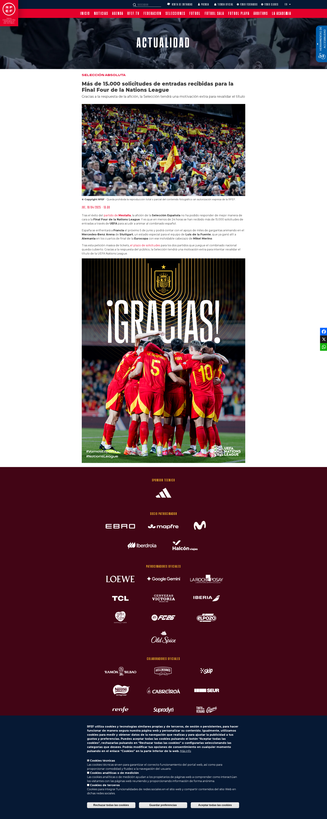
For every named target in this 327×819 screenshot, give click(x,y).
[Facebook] (323, 331)
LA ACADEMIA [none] (281, 13)
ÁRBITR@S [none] (261, 13)
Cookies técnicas (102, 760)
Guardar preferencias (163, 805)
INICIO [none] (85, 13)
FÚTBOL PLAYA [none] (239, 13)
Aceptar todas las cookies (215, 805)
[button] (290, 4)
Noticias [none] (101, 13)
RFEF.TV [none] (133, 13)
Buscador (135, 4)
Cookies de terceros (105, 785)
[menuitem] (85, 13)
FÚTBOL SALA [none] (214, 13)
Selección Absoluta (104, 75)
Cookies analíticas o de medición (114, 773)
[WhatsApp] (323, 347)
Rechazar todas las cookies (111, 805)
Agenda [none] (117, 13)
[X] (323, 339)
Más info (185, 751)
